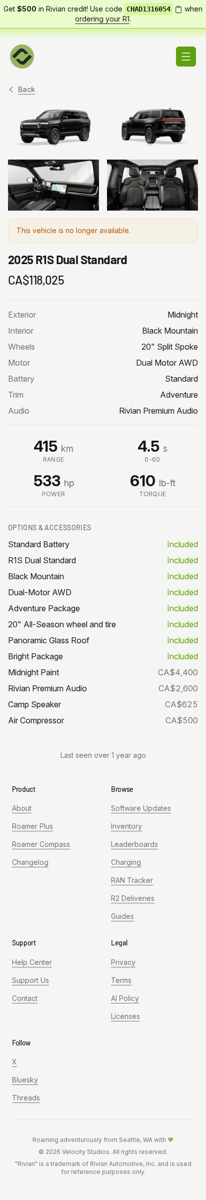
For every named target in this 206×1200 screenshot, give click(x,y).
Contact (25, 998)
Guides (122, 916)
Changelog (30, 862)
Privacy (123, 962)
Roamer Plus (32, 826)
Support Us (30, 980)
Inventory (126, 826)
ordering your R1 (102, 19)
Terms (121, 980)
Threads (26, 1097)
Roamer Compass (41, 844)
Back (26, 89)
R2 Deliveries (132, 898)
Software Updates (141, 808)
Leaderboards (134, 844)
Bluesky (25, 1079)
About (22, 808)
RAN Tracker (132, 880)
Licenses (125, 1016)
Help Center (32, 962)
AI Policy (125, 998)
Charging (126, 862)
